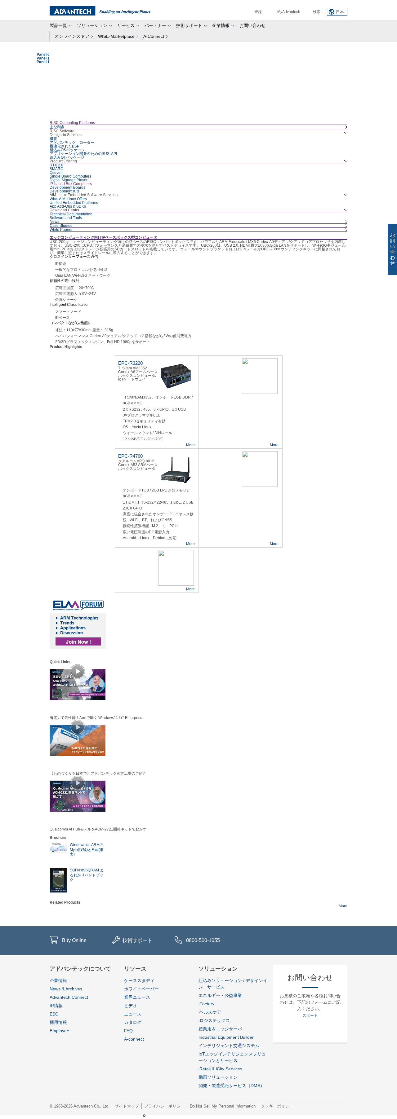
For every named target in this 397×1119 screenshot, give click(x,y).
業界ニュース (137, 997)
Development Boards (67, 187)
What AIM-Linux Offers (68, 199)
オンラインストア (72, 36)
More (190, 445)
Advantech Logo (100, 10)
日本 (340, 12)
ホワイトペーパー (141, 988)
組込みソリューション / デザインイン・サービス (232, 983)
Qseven (56, 172)
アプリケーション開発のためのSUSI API (83, 154)
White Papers (61, 229)
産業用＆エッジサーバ (220, 1028)
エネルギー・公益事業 (220, 995)
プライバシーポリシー (164, 1106)
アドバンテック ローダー (72, 142)
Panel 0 (138, 1115)
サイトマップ (127, 1106)
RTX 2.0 (56, 165)
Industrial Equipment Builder (226, 1037)
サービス (126, 25)
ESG (54, 1013)
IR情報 (56, 1005)
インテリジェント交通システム (228, 1045)
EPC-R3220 (130, 363)
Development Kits (64, 191)
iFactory (206, 1003)
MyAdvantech (288, 12)
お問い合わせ (252, 25)
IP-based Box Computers (71, 184)
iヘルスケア (209, 1012)
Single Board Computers (70, 176)
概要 (53, 139)
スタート (310, 1015)
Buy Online (74, 940)
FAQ (128, 1030)
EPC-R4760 (130, 456)
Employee (59, 1030)
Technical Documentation (71, 214)
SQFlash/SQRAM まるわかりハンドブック (87, 875)
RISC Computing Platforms (72, 123)
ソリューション (92, 25)
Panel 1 (144, 1115)
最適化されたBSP (64, 146)
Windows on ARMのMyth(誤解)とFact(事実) (87, 850)
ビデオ (130, 1005)
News (54, 221)
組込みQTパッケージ (67, 157)
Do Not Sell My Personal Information (223, 1106)
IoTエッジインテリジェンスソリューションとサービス (232, 1057)
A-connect (134, 1039)
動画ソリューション (218, 1077)
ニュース (132, 1013)
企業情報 (221, 25)
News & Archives (66, 988)
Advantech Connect (69, 997)
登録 (258, 12)
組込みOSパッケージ (67, 150)
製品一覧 (58, 25)
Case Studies (61, 225)
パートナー (155, 25)
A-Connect (153, 36)
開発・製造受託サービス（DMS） (231, 1085)
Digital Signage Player (68, 180)
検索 (316, 12)
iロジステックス (214, 1020)
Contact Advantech (392, 249)
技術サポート (189, 25)
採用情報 (58, 1022)
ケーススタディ (139, 980)
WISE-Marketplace (116, 36)
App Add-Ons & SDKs (68, 206)
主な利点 (57, 127)
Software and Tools (66, 218)
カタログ (132, 1022)
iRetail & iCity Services (220, 1068)
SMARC (56, 169)
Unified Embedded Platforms (74, 202)
